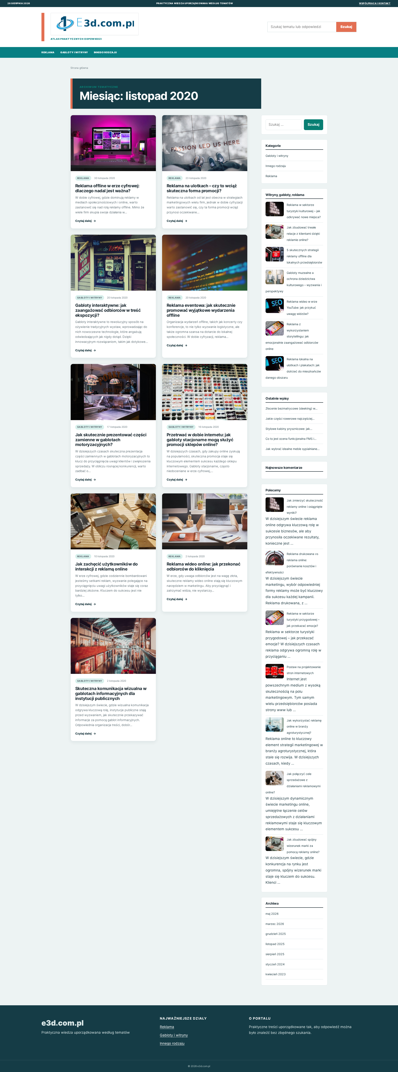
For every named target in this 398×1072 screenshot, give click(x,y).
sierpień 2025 (275, 954)
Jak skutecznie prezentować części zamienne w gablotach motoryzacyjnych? (110, 439)
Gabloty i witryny (74, 52)
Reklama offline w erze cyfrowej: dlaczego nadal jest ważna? (107, 188)
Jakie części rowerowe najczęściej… (290, 418)
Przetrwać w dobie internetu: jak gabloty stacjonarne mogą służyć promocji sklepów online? (200, 439)
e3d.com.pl (62, 1022)
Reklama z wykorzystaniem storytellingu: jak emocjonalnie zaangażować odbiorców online (292, 336)
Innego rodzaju (105, 52)
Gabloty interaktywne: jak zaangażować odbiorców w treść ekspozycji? (108, 310)
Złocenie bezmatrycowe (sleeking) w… (292, 408)
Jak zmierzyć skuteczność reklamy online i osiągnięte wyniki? (305, 507)
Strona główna (79, 67)
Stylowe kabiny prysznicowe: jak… (289, 428)
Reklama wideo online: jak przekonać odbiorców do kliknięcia (203, 566)
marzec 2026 (275, 924)
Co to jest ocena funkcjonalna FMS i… (291, 438)
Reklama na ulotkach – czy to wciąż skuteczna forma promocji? (202, 188)
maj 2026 (272, 913)
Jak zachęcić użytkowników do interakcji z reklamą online (106, 566)
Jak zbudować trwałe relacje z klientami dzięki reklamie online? (303, 234)
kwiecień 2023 (276, 974)
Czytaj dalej (85, 220)
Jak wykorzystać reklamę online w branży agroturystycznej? (304, 727)
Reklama (48, 52)
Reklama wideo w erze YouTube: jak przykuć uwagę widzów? (302, 308)
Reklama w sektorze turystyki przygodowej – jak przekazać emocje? (303, 620)
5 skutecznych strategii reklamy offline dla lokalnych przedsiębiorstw (304, 256)
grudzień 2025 (276, 933)
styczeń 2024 (275, 964)
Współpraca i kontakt (375, 3)
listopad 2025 (275, 944)
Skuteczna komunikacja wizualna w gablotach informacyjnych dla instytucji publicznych (111, 693)
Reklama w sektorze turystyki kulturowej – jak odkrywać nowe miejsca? (304, 211)
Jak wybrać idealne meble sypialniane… (293, 449)
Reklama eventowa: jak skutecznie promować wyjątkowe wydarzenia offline (201, 310)
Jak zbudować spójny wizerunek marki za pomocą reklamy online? (303, 846)
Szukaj (346, 27)
